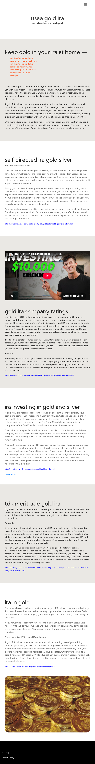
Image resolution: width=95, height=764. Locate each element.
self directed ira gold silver (22, 64)
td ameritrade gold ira (20, 72)
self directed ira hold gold (21, 58)
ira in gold (14, 75)
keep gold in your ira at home (23, 61)
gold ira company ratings (21, 67)
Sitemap (6, 752)
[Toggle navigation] (85, 4)
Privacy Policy (8, 757)
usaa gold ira (10, 474)
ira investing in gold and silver (23, 69)
